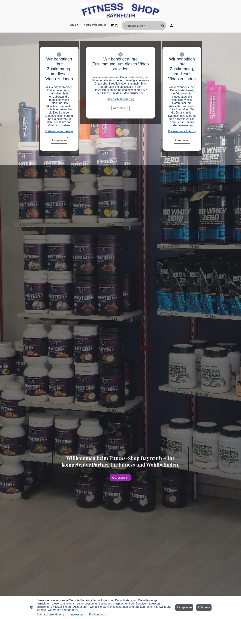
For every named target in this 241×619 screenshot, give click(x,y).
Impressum (76, 614)
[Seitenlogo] (120, 10)
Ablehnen (204, 607)
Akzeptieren (59, 140)
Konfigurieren (97, 614)
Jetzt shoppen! (120, 477)
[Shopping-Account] (171, 25)
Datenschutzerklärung (59, 131)
